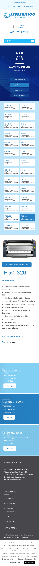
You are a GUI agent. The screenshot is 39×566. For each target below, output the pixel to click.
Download (9, 508)
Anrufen (10, 386)
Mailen (9, 417)
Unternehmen (11, 503)
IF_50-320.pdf (9, 342)
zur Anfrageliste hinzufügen (17, 264)
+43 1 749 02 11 (20, 32)
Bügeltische (19, 90)
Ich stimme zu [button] (29, 562)
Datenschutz (10, 521)
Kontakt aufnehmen (20, 2)
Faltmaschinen (19, 95)
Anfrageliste (29, 6)
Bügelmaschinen (19, 85)
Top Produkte (20, 79)
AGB (7, 517)
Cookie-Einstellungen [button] (13, 562)
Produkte (9, 498)
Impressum (10, 512)
